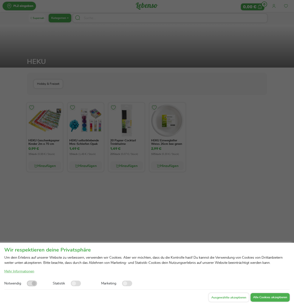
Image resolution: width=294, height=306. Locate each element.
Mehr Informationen (19, 271)
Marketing (108, 283)
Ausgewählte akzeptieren (228, 297)
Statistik (59, 283)
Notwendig (12, 283)
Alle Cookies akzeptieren (270, 297)
